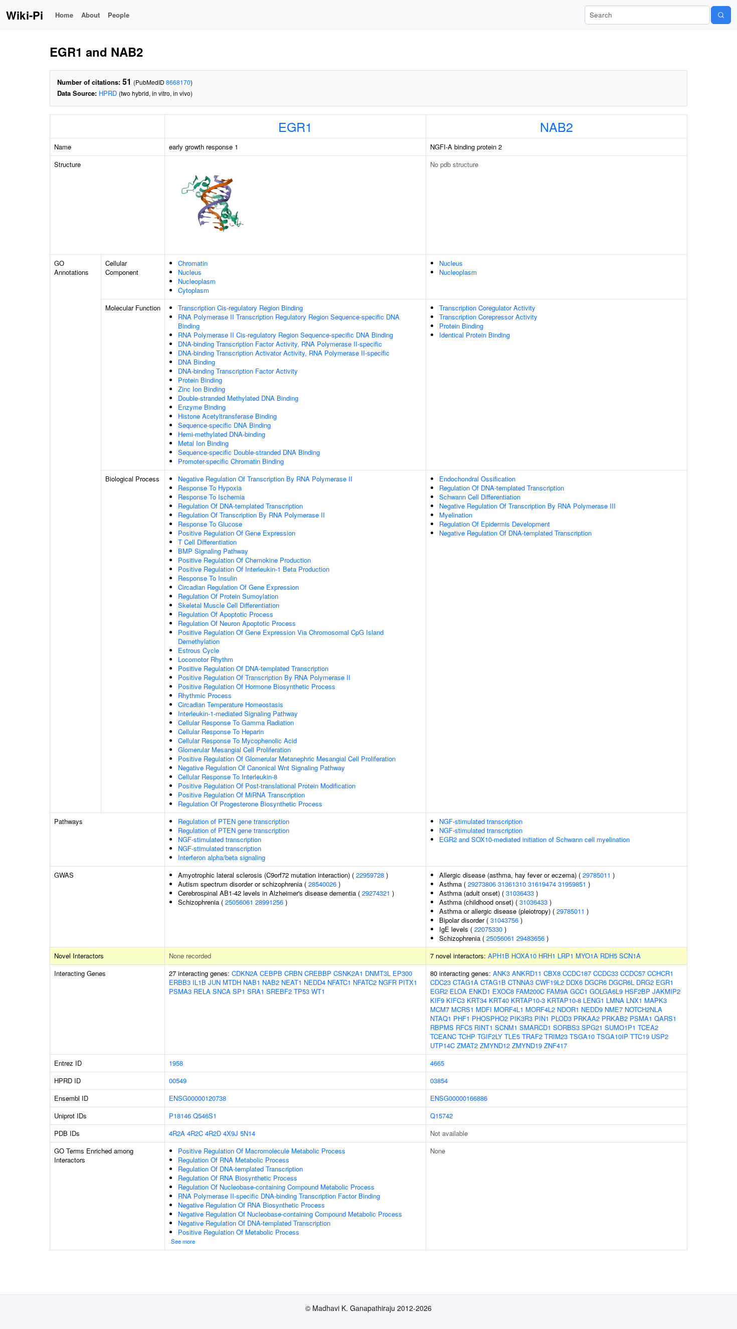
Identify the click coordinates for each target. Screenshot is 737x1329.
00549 (178, 1080)
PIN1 (541, 1018)
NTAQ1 (440, 1018)
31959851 (572, 884)
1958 (176, 1063)
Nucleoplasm (197, 281)
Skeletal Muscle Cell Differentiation (228, 605)
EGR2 (439, 991)
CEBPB (271, 973)
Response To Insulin (207, 578)
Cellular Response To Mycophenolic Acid (237, 740)
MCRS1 (462, 1009)
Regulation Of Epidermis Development (494, 524)
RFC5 (464, 1027)
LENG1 (593, 1000)
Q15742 (441, 1115)
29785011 (597, 875)
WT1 (318, 991)
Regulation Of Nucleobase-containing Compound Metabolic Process (276, 1187)
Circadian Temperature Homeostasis (230, 704)
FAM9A (557, 991)
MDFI (484, 1009)
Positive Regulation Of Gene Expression (236, 533)
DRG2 (645, 982)
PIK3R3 (521, 1018)
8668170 (178, 82)
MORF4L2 (540, 1009)
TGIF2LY (489, 1036)
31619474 (542, 884)
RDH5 (608, 955)
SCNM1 (506, 1027)
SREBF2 (279, 991)
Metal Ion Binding (203, 443)
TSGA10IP (612, 1036)
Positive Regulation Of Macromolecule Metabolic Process (261, 1150)
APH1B (498, 955)
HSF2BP (637, 991)
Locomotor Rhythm (205, 659)
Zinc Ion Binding (201, 389)
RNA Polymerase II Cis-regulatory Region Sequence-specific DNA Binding (285, 335)
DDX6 (574, 982)
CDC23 (440, 982)
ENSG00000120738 (197, 1098)
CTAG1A (465, 982)
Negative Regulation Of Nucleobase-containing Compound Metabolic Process (290, 1214)
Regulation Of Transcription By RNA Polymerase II (251, 515)
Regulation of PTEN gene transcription (233, 821)
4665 (437, 1063)
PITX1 (408, 982)
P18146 (180, 1115)
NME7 (614, 1009)
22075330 (488, 929)
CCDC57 (632, 973)
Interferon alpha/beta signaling (221, 857)
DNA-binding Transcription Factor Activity (238, 371)
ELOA (458, 991)
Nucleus (190, 272)
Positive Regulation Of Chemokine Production (244, 560)
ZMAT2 (467, 1045)
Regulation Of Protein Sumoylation (228, 596)
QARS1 (665, 1018)
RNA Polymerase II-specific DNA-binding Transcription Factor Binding (279, 1196)
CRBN (293, 973)
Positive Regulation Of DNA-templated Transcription (253, 668)
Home (64, 15)
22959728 (370, 875)
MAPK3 (655, 1000)
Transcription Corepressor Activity (488, 316)
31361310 (512, 884)
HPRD (108, 93)
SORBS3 (566, 1027)
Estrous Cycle (198, 650)
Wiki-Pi (24, 15)
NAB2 (556, 126)
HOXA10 (523, 955)
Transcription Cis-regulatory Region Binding (240, 307)
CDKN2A (245, 973)
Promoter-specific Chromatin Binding (231, 461)
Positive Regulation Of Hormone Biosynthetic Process (256, 686)
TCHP (466, 1036)
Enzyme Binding (202, 407)
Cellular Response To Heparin (221, 731)
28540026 (322, 884)
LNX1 (634, 1000)
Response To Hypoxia (210, 487)
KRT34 (477, 1000)
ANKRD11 (526, 973)
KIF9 (437, 1000)
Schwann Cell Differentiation (479, 497)
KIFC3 (455, 1000)
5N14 (247, 1133)
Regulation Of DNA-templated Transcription (240, 506)
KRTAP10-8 (564, 1000)
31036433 (520, 893)
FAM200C (530, 991)
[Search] (721, 15)
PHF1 (461, 1018)
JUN (214, 982)
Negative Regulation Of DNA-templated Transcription (515, 533)
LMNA (615, 1000)
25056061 (239, 902)
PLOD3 (561, 1018)
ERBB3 (180, 982)
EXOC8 (503, 991)
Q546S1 (205, 1115)
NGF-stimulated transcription (219, 839)
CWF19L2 (549, 982)
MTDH (232, 982)
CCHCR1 (660, 973)
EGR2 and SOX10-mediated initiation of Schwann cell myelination (534, 839)
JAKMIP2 (666, 991)
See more (183, 1241)
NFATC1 (339, 982)
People (118, 15)
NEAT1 (291, 982)
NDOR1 (568, 1009)
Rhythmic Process (205, 695)
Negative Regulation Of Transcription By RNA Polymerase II (265, 478)
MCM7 (439, 1009)
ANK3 (501, 973)
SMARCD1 (535, 1027)
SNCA (222, 991)
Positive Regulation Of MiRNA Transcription (241, 794)
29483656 (530, 938)
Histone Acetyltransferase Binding (227, 416)
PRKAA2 (587, 1018)
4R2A (177, 1133)
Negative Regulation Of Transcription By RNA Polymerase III (527, 506)
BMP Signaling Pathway (213, 551)
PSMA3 (180, 991)
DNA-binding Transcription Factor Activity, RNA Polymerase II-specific (280, 344)
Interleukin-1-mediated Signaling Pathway (238, 713)
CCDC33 (605, 973)
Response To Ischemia (211, 497)
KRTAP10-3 (528, 1000)
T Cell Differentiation (207, 542)
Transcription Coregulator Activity (487, 307)
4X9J (230, 1133)
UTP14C (442, 1045)
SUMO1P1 (620, 1027)
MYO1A (587, 955)
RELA (202, 991)
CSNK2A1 (348, 973)
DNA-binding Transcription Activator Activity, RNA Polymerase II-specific (284, 353)
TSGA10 (582, 1036)
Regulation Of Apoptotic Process (225, 614)
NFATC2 (365, 982)
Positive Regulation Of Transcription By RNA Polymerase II (264, 677)
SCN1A (630, 955)
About (90, 15)
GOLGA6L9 (606, 991)
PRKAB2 (615, 1018)
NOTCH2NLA (643, 1009)
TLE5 (512, 1036)
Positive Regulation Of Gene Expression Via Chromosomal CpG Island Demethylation (281, 636)
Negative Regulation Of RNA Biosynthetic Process (251, 1205)
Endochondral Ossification (477, 478)
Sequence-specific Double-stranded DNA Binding (249, 452)
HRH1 (547, 955)
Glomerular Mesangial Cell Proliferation (234, 749)
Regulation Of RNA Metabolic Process (233, 1160)
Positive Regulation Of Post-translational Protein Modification (266, 785)
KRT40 (499, 1000)
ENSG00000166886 (458, 1098)
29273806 (482, 884)
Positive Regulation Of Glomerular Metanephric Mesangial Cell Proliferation (287, 758)
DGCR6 (596, 982)
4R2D (213, 1133)
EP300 (402, 973)
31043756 (504, 920)
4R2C (195, 1133)
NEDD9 (592, 1009)
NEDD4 (314, 982)
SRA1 (255, 991)
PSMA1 (641, 1018)
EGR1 (295, 126)
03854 (439, 1080)
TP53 (301, 991)
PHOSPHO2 (490, 1018)
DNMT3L (378, 973)
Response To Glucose (210, 524)
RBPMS (442, 1027)
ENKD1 (479, 991)
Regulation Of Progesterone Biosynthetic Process (250, 803)
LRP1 (566, 955)
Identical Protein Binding (474, 335)
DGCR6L (621, 982)
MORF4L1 (508, 1009)
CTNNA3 (520, 982)
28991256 (269, 902)
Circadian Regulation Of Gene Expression (238, 587)
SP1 (239, 991)
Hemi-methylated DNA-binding (221, 434)
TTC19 (639, 1036)
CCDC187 (577, 973)
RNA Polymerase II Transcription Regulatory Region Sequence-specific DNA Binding (289, 321)
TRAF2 (532, 1036)
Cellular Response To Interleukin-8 (227, 776)
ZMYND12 (495, 1045)
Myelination (455, 515)
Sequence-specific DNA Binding (224, 425)
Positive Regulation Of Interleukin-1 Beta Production (253, 569)
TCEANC (443, 1036)
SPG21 (592, 1027)
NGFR (388, 982)
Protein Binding (200, 380)
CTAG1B (493, 982)
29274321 (376, 893)
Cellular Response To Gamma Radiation (236, 722)
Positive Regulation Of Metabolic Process (238, 1232)
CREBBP (317, 973)
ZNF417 (555, 1045)
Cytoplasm (193, 290)
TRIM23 (556, 1036)
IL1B (199, 982)
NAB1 (251, 982)
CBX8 (552, 973)
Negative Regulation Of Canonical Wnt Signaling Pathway (261, 767)
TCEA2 (648, 1027)
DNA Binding (196, 362)
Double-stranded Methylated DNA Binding (238, 398)
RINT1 (483, 1027)
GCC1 (579, 991)
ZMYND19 (527, 1045)
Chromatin (193, 263)
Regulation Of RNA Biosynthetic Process (237, 1178)
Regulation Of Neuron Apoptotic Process (237, 623)
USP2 (659, 1036)
